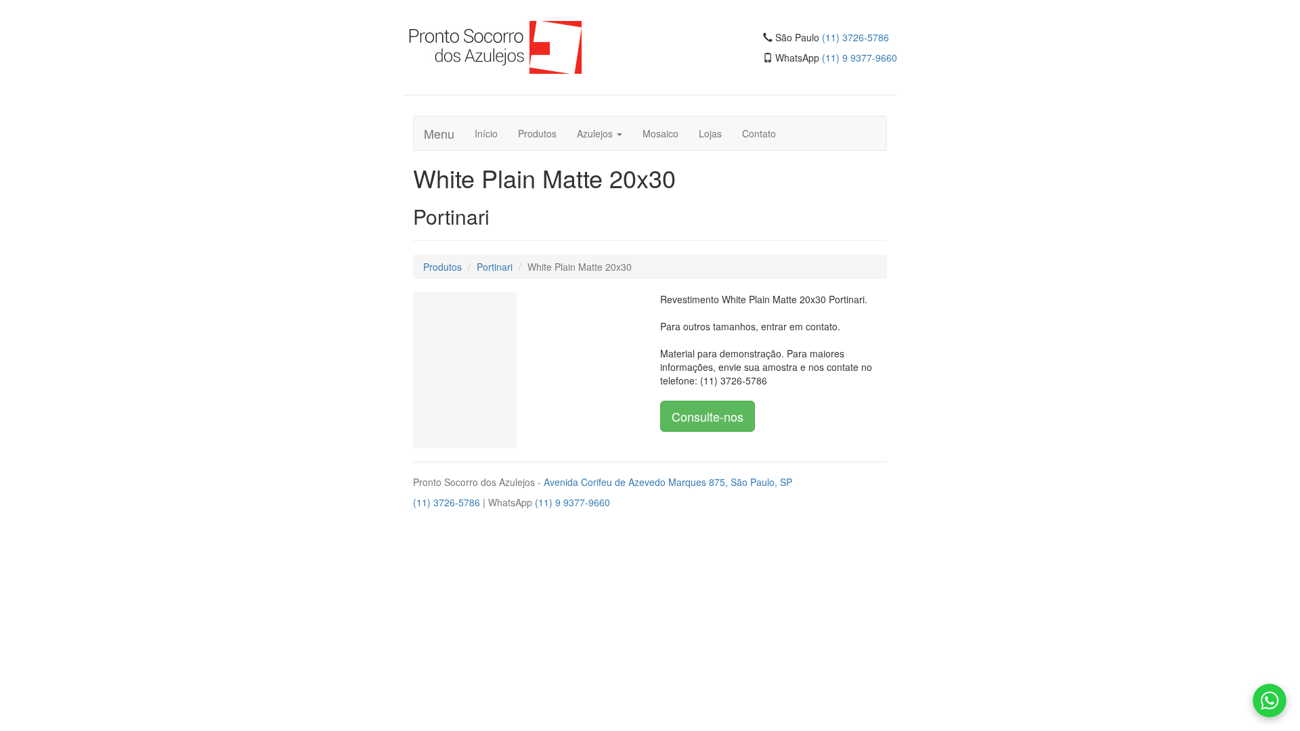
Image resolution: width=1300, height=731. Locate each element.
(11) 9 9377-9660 (859, 57)
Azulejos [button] (596, 133)
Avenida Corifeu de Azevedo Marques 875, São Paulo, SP (668, 482)
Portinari (495, 266)
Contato (759, 133)
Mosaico (660, 133)
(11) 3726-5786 (855, 37)
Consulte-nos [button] (707, 416)
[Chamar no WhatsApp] (1269, 700)
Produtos (537, 133)
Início (486, 133)
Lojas (710, 133)
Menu (439, 133)
